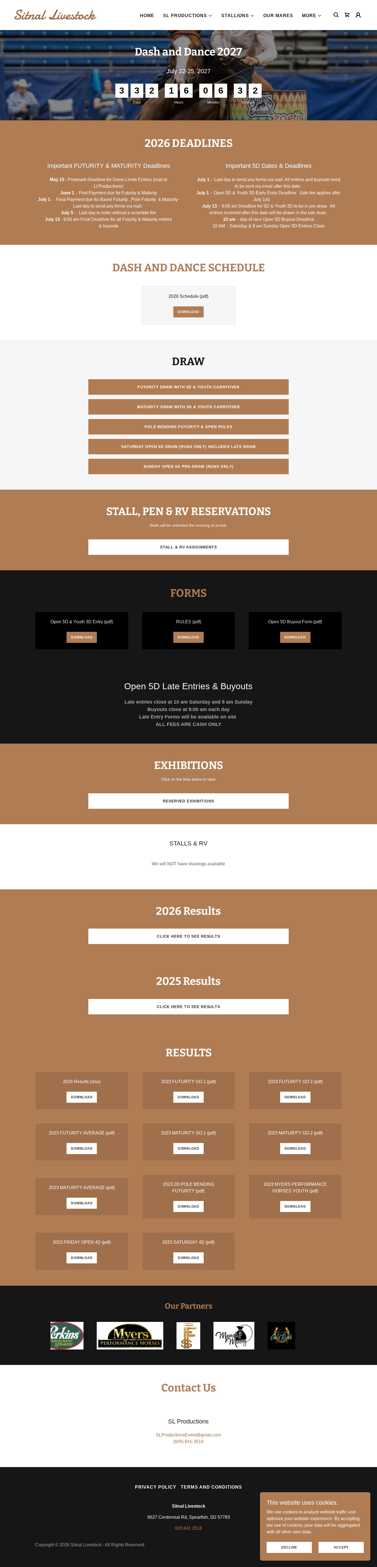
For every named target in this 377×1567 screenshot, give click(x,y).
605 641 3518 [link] (188, 1528)
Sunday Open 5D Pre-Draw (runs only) (189, 466)
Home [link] (147, 15)
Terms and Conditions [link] (211, 1487)
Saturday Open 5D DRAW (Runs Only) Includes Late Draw (188, 446)
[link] (62, 17)
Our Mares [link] (278, 15)
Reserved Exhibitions (188, 801)
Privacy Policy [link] (155, 1487)
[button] (188, 15)
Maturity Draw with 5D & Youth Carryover (188, 407)
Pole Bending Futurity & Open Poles (188, 427)
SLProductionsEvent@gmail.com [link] (188, 1435)
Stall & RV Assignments (188, 547)
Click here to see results (188, 936)
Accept (341, 1547)
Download (188, 312)
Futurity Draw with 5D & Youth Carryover (188, 387)
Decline (289, 1547)
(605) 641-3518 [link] (188, 1441)
